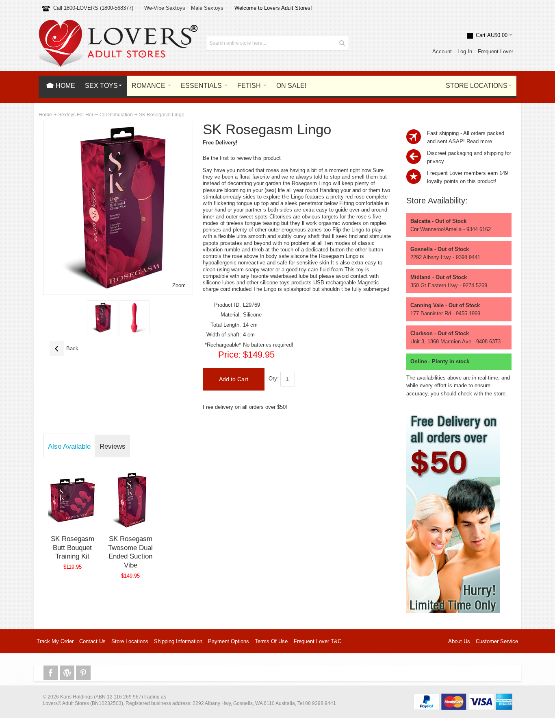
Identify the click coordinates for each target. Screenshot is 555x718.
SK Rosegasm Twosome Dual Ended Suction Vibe (130, 552)
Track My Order (55, 641)
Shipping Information (178, 641)
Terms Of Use (271, 641)
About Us (459, 641)
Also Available (69, 446)
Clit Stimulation (116, 115)
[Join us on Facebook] (51, 673)
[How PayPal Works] (463, 697)
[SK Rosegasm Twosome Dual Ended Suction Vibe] (131, 499)
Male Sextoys (207, 8)
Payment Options (228, 641)
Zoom (179, 285)
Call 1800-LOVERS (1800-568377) (93, 8)
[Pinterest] (83, 673)
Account (442, 51)
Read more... (481, 141)
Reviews (113, 446)
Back (64, 348)
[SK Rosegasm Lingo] (102, 317)
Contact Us (92, 641)
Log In (464, 51)
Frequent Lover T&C (317, 641)
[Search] (341, 43)
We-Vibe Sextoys (164, 8)
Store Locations (129, 641)
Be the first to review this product (242, 158)
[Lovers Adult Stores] (118, 24)
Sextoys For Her (75, 115)
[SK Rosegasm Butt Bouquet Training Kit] (73, 499)
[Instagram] (68, 673)
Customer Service (497, 641)
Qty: (274, 378)
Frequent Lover (495, 51)
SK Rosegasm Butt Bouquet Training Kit (72, 547)
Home (45, 115)
